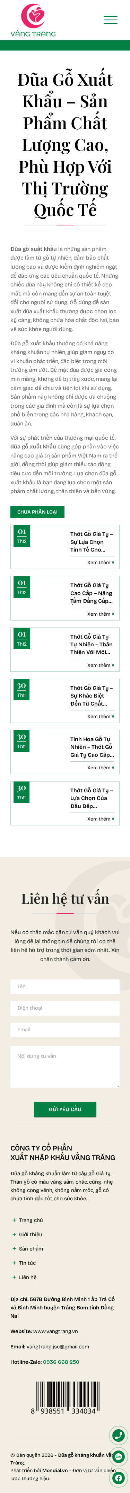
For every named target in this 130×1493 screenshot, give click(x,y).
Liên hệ (27, 1277)
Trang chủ (31, 1220)
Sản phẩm (31, 1249)
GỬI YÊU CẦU (65, 1109)
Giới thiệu (30, 1234)
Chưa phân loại (37, 512)
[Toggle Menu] (111, 20)
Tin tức (27, 1263)
